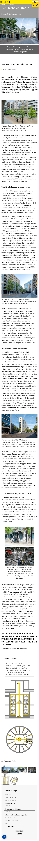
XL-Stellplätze (9, 825)
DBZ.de (19, 834)
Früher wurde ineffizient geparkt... (16, 813)
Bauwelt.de (19, 831)
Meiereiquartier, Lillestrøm (13, 807)
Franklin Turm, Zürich (12, 819)
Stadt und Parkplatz (11, 795)
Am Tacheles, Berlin (11, 801)
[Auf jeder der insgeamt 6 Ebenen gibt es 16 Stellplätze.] (14, 784)
